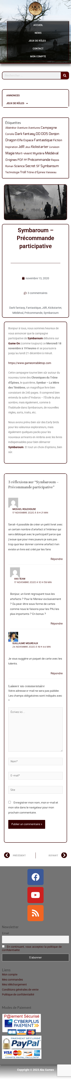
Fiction (57, 140)
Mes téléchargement (14, 984)
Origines (11, 160)
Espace (28, 140)
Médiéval (52, 153)
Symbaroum (49, 166)
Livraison (54, 147)
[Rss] (35, 913)
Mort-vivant (23, 153)
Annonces (13, 95)
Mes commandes (12, 979)
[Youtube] (35, 895)
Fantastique (43, 140)
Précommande (39, 160)
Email (5, 933)
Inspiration (11, 147)
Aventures (34, 127)
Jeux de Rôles (37, 40)
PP (25, 160)
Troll (23, 172)
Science (19, 166)
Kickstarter (40, 147)
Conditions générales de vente (20, 989)
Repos (55, 160)
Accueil (38, 25)
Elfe (20, 140)
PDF (20, 160)
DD (38, 134)
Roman (9, 166)
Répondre (56, 559)
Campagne (49, 128)
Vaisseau (51, 172)
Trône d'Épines (36, 172)
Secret (30, 166)
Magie (10, 153)
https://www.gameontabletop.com (29, 363)
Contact (38, 48)
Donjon (54, 134)
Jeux (27, 147)
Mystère (38, 153)
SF (38, 166)
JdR (21, 147)
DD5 (44, 134)
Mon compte (38, 56)
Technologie (12, 172)
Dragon (11, 140)
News (38, 33)
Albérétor (11, 127)
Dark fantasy (25, 134)
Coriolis (9, 134)
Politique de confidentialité (18, 994)
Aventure (22, 127)
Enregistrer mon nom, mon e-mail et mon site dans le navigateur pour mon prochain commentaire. (33, 807)
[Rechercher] (65, 75)
